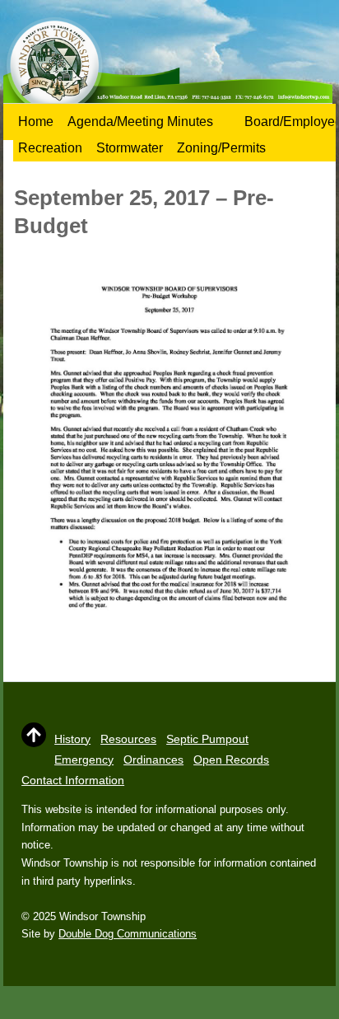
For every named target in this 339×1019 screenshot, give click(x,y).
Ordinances (153, 759)
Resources (128, 739)
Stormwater (129, 148)
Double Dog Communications (127, 934)
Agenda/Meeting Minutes (140, 122)
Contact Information (72, 780)
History (72, 739)
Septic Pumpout (207, 739)
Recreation (50, 148)
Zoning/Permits (221, 148)
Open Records (231, 759)
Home (35, 122)
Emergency (84, 759)
